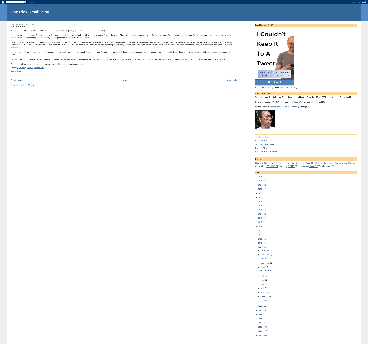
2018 (260, 210)
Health (314, 163)
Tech (297, 166)
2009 (260, 247)
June (263, 280)
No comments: (39, 68)
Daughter (294, 163)
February (265, 297)
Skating (282, 166)
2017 (260, 214)
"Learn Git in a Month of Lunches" (283, 107)
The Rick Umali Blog (30, 12)
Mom (331, 163)
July (263, 276)
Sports (290, 166)
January (264, 301)
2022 (260, 193)
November (265, 254)
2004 (260, 323)
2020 (260, 202)
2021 (260, 197)
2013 (260, 231)
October (264, 259)
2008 (260, 306)
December (265, 250)
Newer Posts (16, 80)
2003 (260, 327)
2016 (260, 218)
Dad (287, 163)
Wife (329, 166)
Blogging (259, 163)
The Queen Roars (262, 137)
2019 (260, 206)
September (265, 263)
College (282, 163)
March (263, 292)
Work (334, 166)
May (263, 284)
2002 (260, 331)
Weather (322, 166)
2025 (260, 181)
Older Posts (232, 80)
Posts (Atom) (28, 85)
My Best (352, 163)
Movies (337, 163)
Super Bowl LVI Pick (263, 141)
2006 (260, 314)
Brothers (274, 163)
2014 (260, 226)
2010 (260, 243)
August (264, 267)
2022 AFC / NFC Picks (264, 144)
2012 (260, 235)
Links (326, 163)
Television (304, 166)
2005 (260, 319)
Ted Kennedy (18, 26)
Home (124, 80)
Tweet (313, 166)
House (320, 163)
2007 (260, 310)
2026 (260, 177)
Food (308, 163)
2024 (260, 185)
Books (267, 163)
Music (344, 163)
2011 (260, 239)
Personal (272, 166)
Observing (260, 166)
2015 (260, 222)
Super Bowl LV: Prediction (266, 152)
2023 (260, 189)
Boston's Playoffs (262, 148)
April (263, 288)
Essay (19, 71)
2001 (260, 335)
